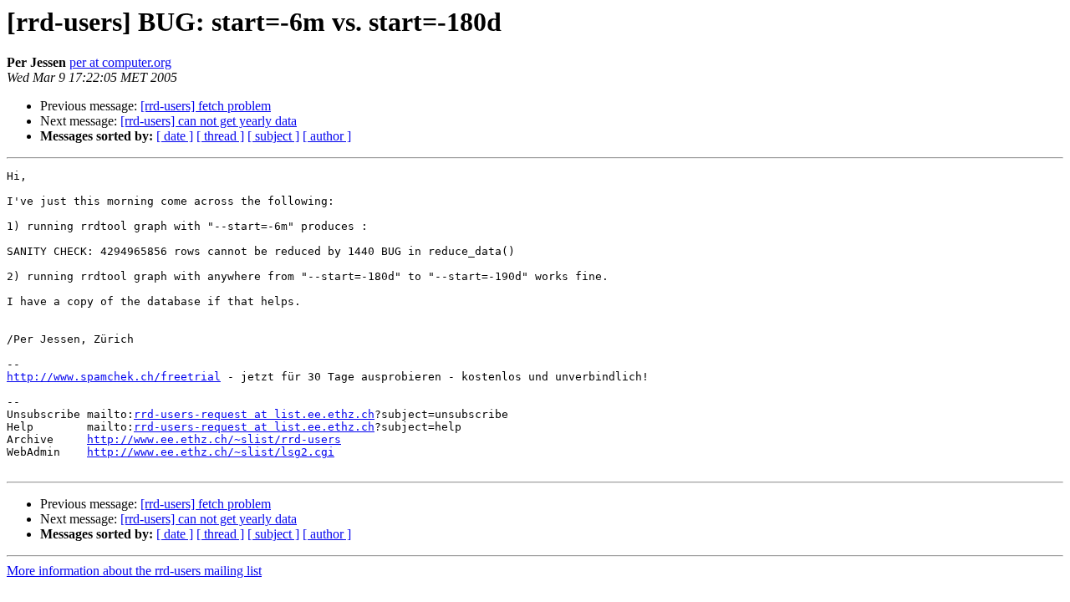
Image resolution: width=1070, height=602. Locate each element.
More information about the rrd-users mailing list (134, 571)
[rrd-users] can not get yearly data (208, 121)
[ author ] (327, 136)
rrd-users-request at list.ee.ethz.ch (254, 414)
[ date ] (174, 136)
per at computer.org (120, 62)
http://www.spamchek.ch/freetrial (114, 376)
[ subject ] (273, 136)
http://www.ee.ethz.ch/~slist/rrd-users (214, 439)
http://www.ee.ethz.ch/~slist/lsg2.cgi (210, 452)
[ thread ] (220, 136)
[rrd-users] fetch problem (205, 106)
